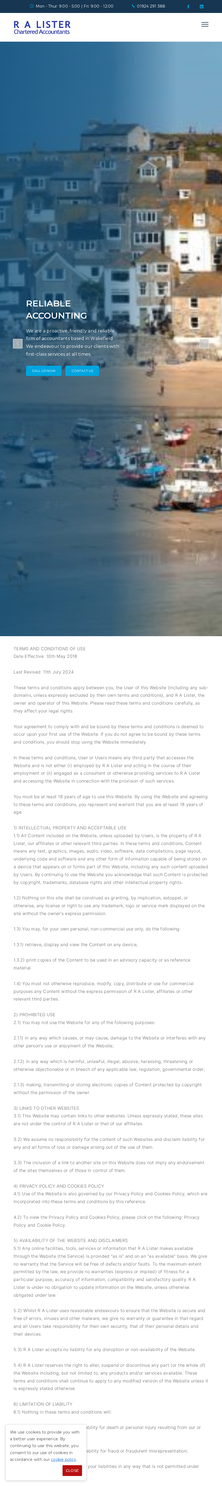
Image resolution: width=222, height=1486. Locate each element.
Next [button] (204, 343)
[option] (111, 339)
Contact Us (82, 371)
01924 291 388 (151, 6)
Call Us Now (44, 371)
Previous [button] (17, 343)
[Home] (42, 27)
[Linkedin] (201, 6)
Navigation (204, 24)
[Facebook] (188, 6)
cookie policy (63, 1459)
